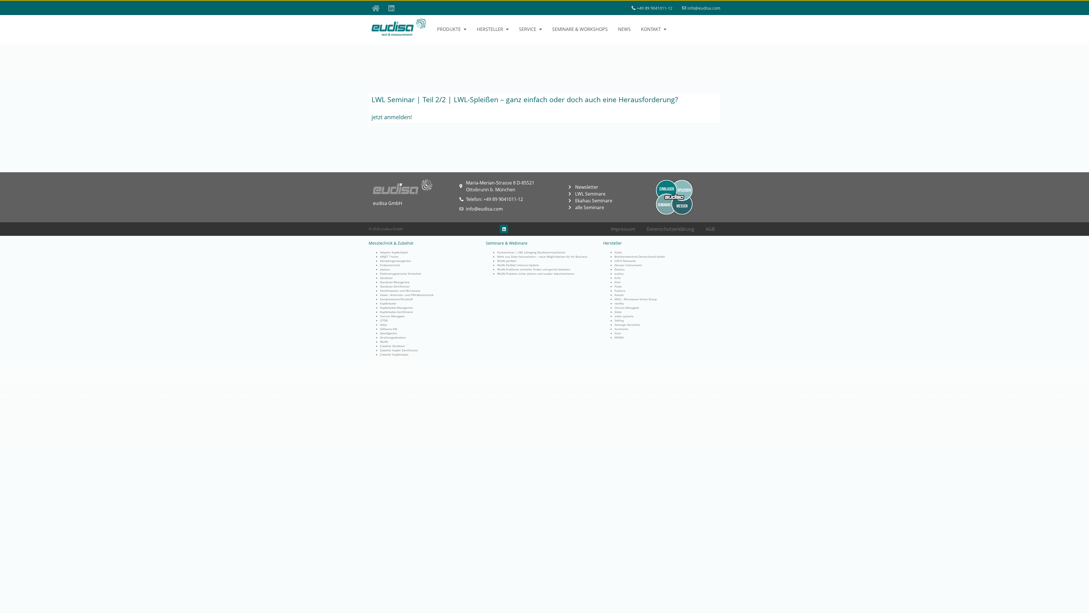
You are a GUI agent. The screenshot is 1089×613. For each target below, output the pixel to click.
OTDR (384, 320)
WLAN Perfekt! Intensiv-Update (518, 265)
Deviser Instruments (628, 265)
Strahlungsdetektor (393, 337)
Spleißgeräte (388, 333)
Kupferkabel (388, 303)
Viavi (618, 333)
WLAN (384, 342)
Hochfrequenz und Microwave (400, 291)
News (624, 29)
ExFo (618, 278)
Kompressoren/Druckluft (396, 299)
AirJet (618, 252)
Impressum (623, 229)
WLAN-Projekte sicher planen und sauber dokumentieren (535, 274)
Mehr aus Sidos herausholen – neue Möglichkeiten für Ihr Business (542, 257)
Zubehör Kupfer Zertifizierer (399, 350)
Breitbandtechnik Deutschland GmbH (640, 257)
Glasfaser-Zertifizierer (395, 286)
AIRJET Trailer (389, 257)
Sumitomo (621, 329)
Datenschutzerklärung (670, 229)
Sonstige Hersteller (627, 325)
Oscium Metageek (392, 316)
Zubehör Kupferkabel (394, 354)
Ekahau (619, 269)
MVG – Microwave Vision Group (636, 299)
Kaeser (619, 295)
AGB (710, 229)
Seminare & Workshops (580, 29)
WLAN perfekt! (506, 261)
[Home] (376, 8)
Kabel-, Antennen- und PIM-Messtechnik (407, 295)
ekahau (385, 269)
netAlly (619, 303)
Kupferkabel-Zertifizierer (396, 312)
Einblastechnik (390, 265)
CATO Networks (625, 261)
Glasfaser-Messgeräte (395, 282)
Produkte (449, 29)
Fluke (618, 286)
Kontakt (651, 29)
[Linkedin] (391, 8)
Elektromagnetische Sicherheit (400, 274)
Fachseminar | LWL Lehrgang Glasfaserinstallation (531, 252)
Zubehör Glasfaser (392, 346)
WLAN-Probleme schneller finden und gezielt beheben (533, 269)
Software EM (388, 329)
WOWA (619, 337)
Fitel (618, 282)
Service (527, 29)
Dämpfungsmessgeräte (395, 261)
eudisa (619, 274)
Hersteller (490, 29)
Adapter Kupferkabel (394, 252)
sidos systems (624, 316)
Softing (619, 320)
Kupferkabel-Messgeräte (396, 308)
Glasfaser (386, 278)
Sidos (383, 325)
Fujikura (620, 291)
